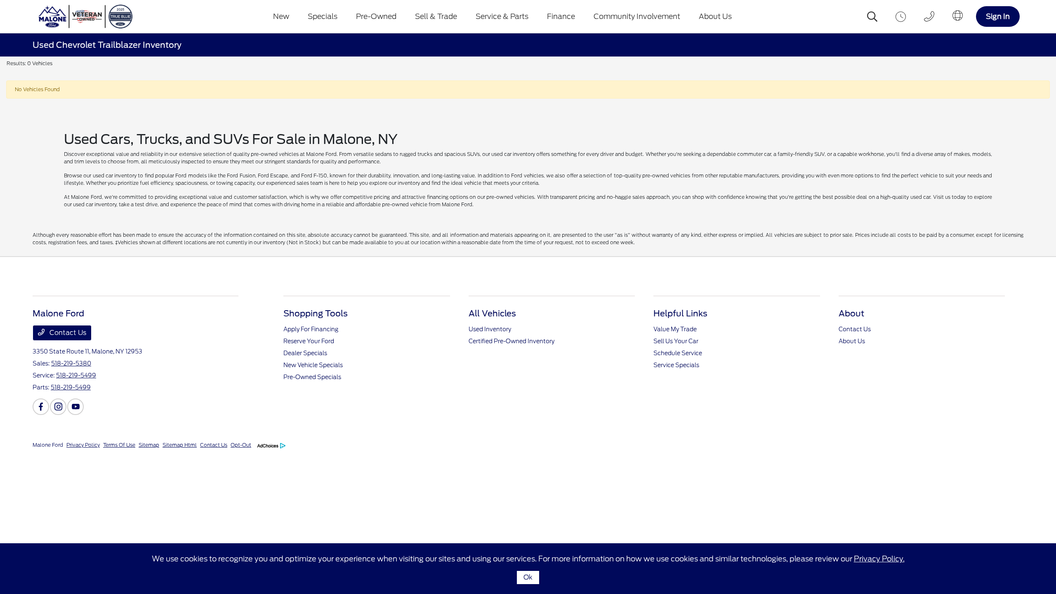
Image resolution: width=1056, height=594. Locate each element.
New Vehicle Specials (313, 365)
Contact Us (67, 333)
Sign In (998, 16)
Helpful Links (680, 313)
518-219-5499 (76, 375)
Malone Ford (48, 445)
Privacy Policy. (879, 558)
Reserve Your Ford (308, 341)
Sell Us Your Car (675, 341)
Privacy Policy (83, 445)
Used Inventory (490, 329)
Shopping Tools (315, 313)
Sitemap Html (180, 445)
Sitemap (149, 445)
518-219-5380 (71, 363)
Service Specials (676, 365)
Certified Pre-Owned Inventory (511, 341)
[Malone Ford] (89, 16)
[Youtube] (75, 406)
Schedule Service (677, 353)
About (851, 313)
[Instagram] (58, 406)
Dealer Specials (305, 353)
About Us (852, 341)
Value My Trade (675, 329)
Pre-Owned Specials (312, 377)
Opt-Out (241, 445)
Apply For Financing (310, 329)
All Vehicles (492, 313)
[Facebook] (41, 406)
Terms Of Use (119, 445)
